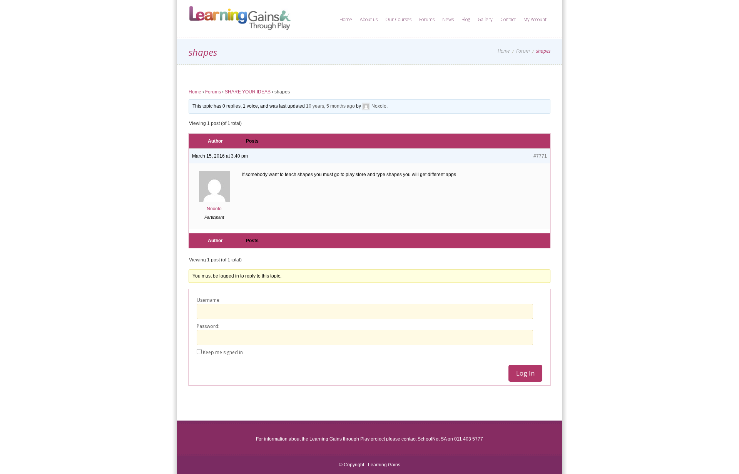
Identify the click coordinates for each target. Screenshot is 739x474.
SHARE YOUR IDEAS (248, 92)
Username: (209, 300)
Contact (508, 19)
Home (345, 19)
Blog (465, 19)
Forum (523, 51)
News (448, 19)
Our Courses (398, 19)
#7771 (540, 156)
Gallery (485, 19)
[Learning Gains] (246, 19)
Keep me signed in (223, 352)
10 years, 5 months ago (330, 106)
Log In (525, 373)
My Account (535, 19)
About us (369, 19)
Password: (208, 326)
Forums (427, 19)
